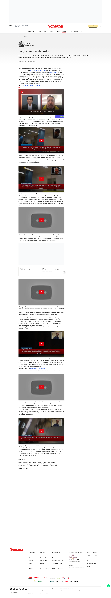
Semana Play (32, 552)
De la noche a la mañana (37, 368)
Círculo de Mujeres (44, 566)
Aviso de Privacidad (16, 592)
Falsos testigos (44, 465)
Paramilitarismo (23, 468)
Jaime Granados (23, 465)
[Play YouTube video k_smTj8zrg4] (41, 344)
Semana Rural (43, 560)
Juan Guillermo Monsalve (38, 70)
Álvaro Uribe (53, 72)
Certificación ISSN (56, 566)
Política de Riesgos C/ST (58, 560)
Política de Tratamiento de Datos (60, 555)
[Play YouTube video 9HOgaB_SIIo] (41, 431)
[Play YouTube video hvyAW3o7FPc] (41, 292)
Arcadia (31, 560)
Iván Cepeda (54, 465)
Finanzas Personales (45, 557)
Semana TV (32, 555)
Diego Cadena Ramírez (49, 462)
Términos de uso (56, 552)
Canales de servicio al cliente (94, 558)
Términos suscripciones (58, 557)
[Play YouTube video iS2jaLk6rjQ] (41, 179)
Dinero (30, 557)
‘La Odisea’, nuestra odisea (25, 269)
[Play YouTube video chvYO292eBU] (41, 220)
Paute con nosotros (91, 563)
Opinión (26, 36)
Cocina (42, 563)
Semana (20, 36)
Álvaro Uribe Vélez (34, 465)
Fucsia (30, 566)
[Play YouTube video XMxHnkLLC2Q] (41, 387)
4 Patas (31, 568)
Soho (30, 563)
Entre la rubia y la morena (33, 85)
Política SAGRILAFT (57, 563)
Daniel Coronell (23, 462)
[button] (41, 140)
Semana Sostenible (45, 568)
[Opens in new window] (14, 589)
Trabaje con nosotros (92, 560)
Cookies (89, 566)
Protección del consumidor (75, 552)
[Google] (11, 589)
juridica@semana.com (74, 561)
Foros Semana (43, 555)
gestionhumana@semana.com (76, 567)
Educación (42, 552)
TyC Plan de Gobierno (57, 568)
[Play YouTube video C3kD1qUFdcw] (41, 140)
